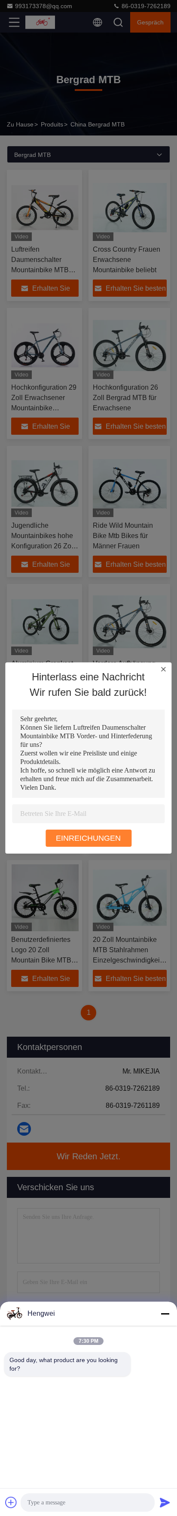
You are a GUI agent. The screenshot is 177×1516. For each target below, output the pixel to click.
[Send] (165, 1502)
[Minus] (165, 1313)
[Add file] (11, 1502)
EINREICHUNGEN (88, 838)
